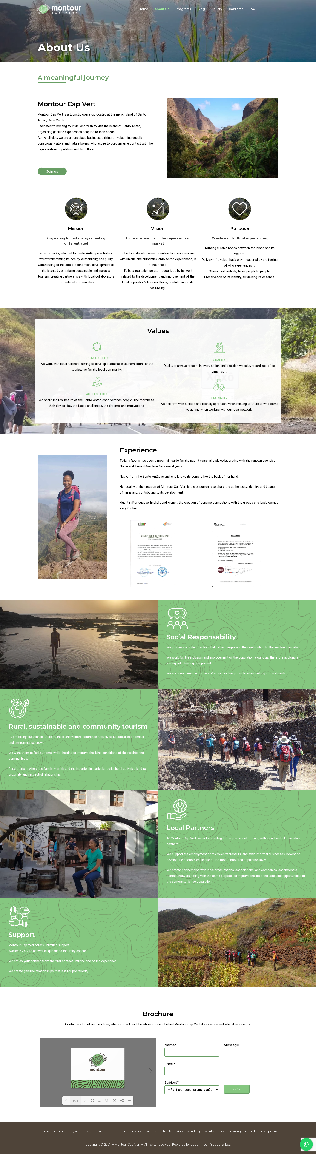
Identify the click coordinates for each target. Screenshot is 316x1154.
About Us (162, 9)
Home (143, 9)
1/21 (75, 1101)
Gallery (216, 9)
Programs (183, 9)
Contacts (236, 9)
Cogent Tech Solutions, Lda (210, 1144)
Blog (201, 9)
